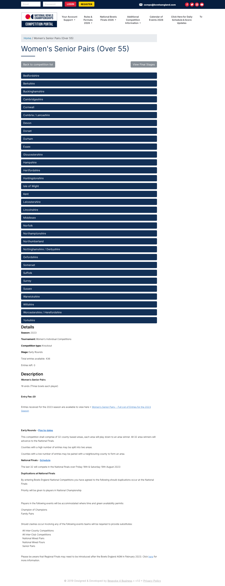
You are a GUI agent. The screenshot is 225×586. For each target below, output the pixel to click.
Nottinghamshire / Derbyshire (42, 249)
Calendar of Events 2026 (156, 18)
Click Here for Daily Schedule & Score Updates (181, 19)
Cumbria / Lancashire (36, 115)
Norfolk (28, 225)
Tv (201, 16)
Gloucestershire (33, 154)
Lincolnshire (31, 209)
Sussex (27, 288)
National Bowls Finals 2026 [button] (108, 18)
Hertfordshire (31, 170)
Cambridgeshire (33, 99)
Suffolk (27, 273)
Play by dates (45, 430)
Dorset (27, 130)
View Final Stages (144, 64)
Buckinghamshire (33, 91)
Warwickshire (31, 296)
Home (27, 38)
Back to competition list (38, 64)
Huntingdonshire (33, 178)
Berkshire (29, 83)
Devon (27, 123)
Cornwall (28, 107)
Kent (26, 194)
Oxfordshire (30, 257)
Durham (28, 138)
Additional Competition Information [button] (132, 19)
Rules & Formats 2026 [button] (88, 19)
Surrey (27, 280)
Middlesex (29, 217)
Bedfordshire (31, 75)
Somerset (29, 265)
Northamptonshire (34, 233)
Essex (27, 146)
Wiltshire (29, 304)
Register (86, 4)
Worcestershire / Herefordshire (42, 312)
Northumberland (33, 241)
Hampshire (30, 162)
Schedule (45, 460)
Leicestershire (32, 201)
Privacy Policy (152, 580)
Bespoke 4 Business (120, 580)
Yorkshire (29, 320)
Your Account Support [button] (69, 18)
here (150, 556)
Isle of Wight (31, 186)
